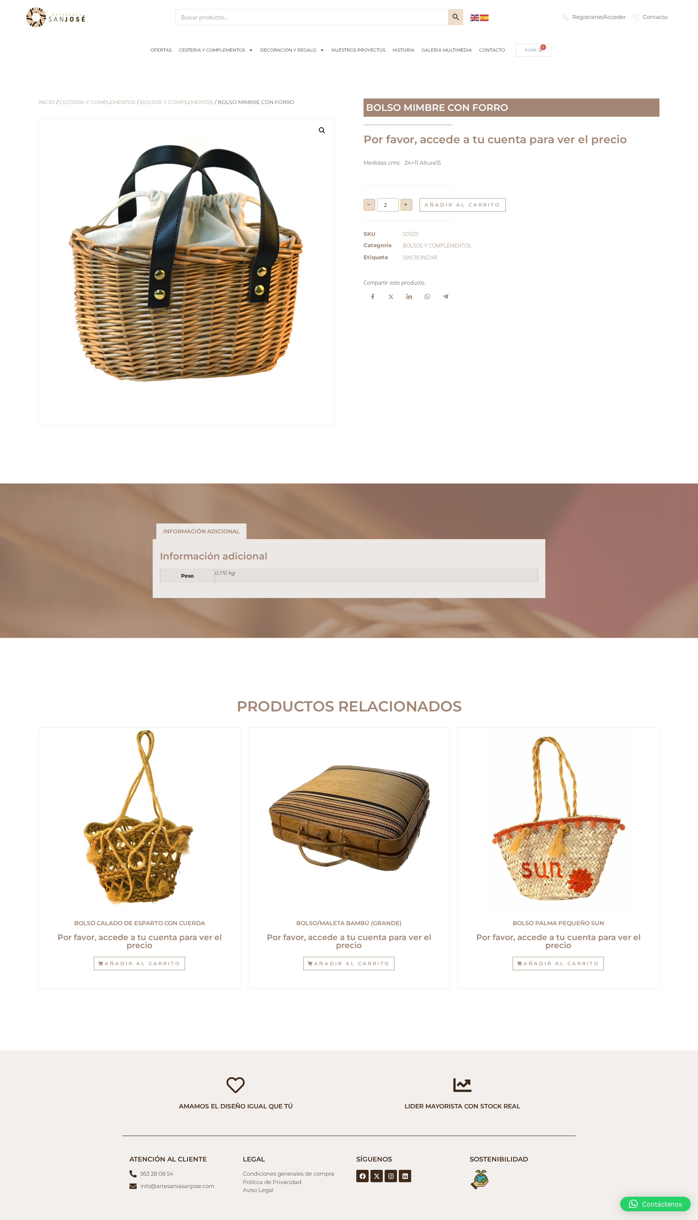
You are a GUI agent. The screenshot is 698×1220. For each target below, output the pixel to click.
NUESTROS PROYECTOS (358, 50)
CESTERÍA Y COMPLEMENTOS (212, 50)
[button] (322, 130)
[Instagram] (391, 1176)
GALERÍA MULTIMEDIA (447, 50)
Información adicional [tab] (201, 531)
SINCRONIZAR (420, 257)
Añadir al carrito (463, 205)
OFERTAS (161, 50)
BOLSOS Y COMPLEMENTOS (176, 102)
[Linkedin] (405, 1176)
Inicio (47, 102)
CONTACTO (492, 50)
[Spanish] (484, 17)
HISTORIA (403, 50)
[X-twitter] (376, 1176)
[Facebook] (362, 1176)
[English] (475, 17)
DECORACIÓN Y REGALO (288, 50)
